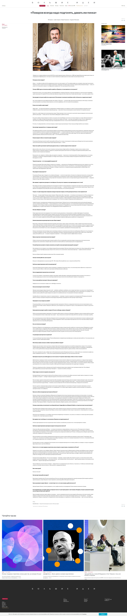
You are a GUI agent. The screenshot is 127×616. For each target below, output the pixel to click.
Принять (103, 614)
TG (122, 20)
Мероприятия (66, 601)
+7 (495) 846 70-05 (108, 599)
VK (124, 20)
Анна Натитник (4, 27)
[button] (86, 5)
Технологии (62, 5)
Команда (56, 5)
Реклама (65, 599)
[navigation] (61, 6)
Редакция (65, 600)
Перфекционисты (79, 5)
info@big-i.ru (107, 600)
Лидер (48, 5)
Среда (66, 5)
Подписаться (42, 5)
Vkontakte (86, 600)
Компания (52, 5)
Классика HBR (72, 5)
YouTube (85, 601)
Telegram (85, 599)
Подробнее (84, 614)
